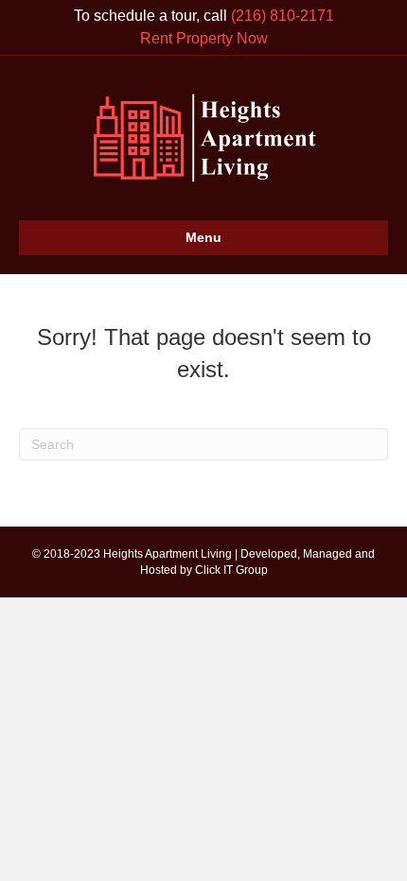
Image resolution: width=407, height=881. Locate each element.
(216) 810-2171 (282, 16)
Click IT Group (231, 570)
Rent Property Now (204, 38)
